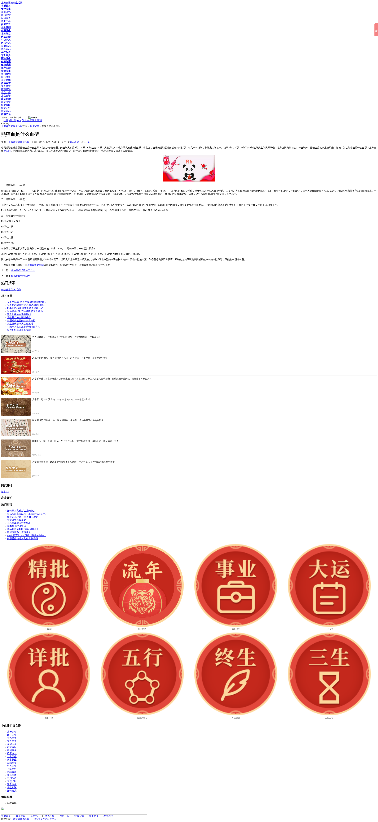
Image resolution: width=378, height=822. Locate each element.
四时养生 (12, 735)
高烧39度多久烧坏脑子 (19, 532)
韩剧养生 (12, 750)
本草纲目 (12, 747)
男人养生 (12, 766)
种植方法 (12, 772)
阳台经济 (6, 77)
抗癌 (6, 120)
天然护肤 (12, 781)
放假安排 (79, 816)
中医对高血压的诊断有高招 (21, 320)
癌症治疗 (6, 108)
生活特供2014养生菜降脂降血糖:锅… (26, 311)
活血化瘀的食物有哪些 (19, 314)
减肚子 (12, 120)
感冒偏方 (32, 120)
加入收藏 (74, 142)
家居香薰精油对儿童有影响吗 (22, 538)
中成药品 (6, 40)
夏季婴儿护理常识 (16, 526)
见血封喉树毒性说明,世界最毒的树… (26, 305)
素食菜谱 (6, 86)
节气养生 (12, 738)
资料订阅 (64, 816)
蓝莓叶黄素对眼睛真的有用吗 (22, 529)
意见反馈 (49, 816)
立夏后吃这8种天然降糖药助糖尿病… (26, 302)
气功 (24, 120)
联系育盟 (20, 816)
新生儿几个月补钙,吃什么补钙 (22, 517)
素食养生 (12, 784)
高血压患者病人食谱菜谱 (20, 323)
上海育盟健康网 (35, 265)
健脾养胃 (6, 18)
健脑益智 (6, 15)
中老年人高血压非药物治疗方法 (23, 326)
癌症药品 (6, 111)
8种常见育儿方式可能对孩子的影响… (26, 535)
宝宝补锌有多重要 (16, 520)
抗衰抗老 (12, 753)
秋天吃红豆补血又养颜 (19, 330)
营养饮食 (12, 731)
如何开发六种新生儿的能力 (21, 510)
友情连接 (108, 816)
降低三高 (6, 21)
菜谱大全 (12, 744)
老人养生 (12, 756)
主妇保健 (12, 778)
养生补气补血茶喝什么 (19, 317)
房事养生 (12, 759)
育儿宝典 (34, 126)
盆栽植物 (12, 762)
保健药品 (6, 46)
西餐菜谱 (6, 89)
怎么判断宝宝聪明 (20, 276)
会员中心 (35, 816)
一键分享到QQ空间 (11, 289)
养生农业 (93, 816)
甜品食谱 (6, 95)
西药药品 (6, 43)
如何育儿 (12, 790)
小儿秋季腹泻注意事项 (19, 523)
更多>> (5, 491)
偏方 (19, 120)
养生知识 (12, 787)
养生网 (7, 150)
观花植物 (6, 80)
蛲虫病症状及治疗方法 (23, 270)
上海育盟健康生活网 (11, 126)
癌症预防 (6, 105)
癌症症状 (6, 102)
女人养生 (12, 741)
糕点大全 (6, 92)
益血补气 (6, 12)
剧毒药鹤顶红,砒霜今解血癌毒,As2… (26, 308)
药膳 (39, 120)
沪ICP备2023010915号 (45, 819)
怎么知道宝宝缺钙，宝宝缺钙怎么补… (27, 513)
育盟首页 (6, 816)
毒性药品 (6, 49)
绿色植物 (12, 775)
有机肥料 (12, 769)
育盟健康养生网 (21, 819)
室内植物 (6, 74)
